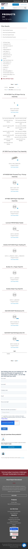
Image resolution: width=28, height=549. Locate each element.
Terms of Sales (15, 545)
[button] (24, 545)
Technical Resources (18, 1)
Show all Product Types (8, 78)
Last (16, 84)
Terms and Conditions (7, 545)
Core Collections (14, 513)
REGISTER (15, 4)
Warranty (12, 546)
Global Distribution (14, 521)
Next (12, 84)
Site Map (16, 546)
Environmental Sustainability (14, 511)
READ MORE (14, 495)
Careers (14, 524)
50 (9, 89)
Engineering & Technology (14, 519)
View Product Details (14, 112)
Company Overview (14, 517)
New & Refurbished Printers (14, 504)
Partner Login (24, 4)
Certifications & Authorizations (14, 523)
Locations (14, 526)
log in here (22, 457)
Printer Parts (14, 502)
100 (12, 89)
